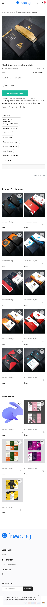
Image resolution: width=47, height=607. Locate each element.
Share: (4, 107)
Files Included (6, 78)
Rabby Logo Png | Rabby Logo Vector (12, 427)
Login (28, 98)
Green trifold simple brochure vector (12, 466)
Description (7, 167)
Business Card (12, 12)
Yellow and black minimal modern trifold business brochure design (12, 505)
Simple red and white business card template (34, 219)
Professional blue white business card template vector (34, 258)
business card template (8, 119)
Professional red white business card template (12, 297)
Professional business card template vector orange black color (34, 297)
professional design (10, 128)
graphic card (7, 151)
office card (7, 133)
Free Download (16, 93)
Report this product (39, 176)
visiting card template (10, 124)
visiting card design (10, 146)
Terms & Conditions (9, 565)
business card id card (10, 155)
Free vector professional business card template (34, 336)
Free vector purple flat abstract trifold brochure (34, 466)
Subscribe (27, 589)
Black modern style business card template (12, 219)
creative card (7, 160)
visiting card (7, 137)
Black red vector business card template (12, 375)
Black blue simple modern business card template (34, 375)
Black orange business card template (12, 258)
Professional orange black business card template (12, 336)
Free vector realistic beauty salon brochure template (34, 427)
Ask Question (39, 73)
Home (4, 12)
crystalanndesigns (11, 68)
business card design (10, 142)
